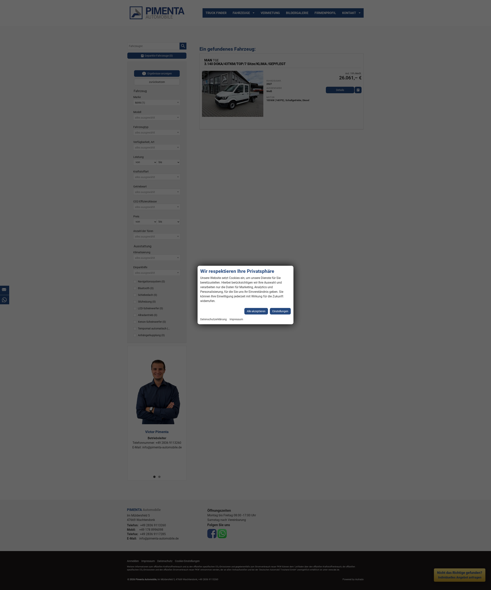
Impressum (236, 319)
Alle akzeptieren (256, 311)
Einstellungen (280, 311)
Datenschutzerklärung (213, 319)
